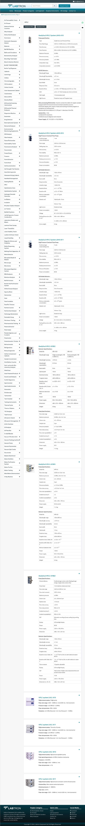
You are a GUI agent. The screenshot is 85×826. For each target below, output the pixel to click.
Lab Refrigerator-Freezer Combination (11, 216)
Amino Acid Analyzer (10, 35)
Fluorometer (8, 150)
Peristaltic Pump (9, 317)
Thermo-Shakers (9, 408)
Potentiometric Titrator (11, 341)
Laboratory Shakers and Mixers (11, 221)
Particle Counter (9, 308)
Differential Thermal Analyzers (10, 109)
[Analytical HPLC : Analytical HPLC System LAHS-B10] (30, 137)
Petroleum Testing (9, 320)
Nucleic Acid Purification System (11, 284)
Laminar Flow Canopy (10, 225)
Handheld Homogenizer (11, 178)
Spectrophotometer (10, 386)
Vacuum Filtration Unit (10, 437)
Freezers (6, 156)
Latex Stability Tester (10, 232)
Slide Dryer (7, 370)
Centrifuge (7, 75)
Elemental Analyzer (9, 126)
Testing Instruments (10, 402)
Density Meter (8, 100)
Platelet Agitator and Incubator (10, 334)
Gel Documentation (10, 166)
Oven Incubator (8, 301)
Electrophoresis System (11, 123)
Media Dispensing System (9, 247)
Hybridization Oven (9, 188)
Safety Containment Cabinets (10, 355)
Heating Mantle (8, 182)
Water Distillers (8, 459)
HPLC (5, 185)
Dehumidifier (8, 97)
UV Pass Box (7, 430)
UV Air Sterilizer (8, 424)
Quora (73, 818)
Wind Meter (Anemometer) (12, 473)
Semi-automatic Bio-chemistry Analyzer (10, 366)
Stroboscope (8, 392)
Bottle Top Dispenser (10, 68)
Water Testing (8, 470)
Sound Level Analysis (10, 377)
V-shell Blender (8, 434)
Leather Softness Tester (11, 235)
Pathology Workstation (11, 314)
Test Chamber (8, 399)
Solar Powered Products (11, 373)
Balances (6, 46)
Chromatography (9, 81)
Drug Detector (8, 120)
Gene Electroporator (10, 172)
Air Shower (7, 23)
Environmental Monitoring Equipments (11, 130)
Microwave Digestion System (10, 270)
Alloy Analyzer (8, 32)
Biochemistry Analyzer (10, 56)
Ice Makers (7, 199)
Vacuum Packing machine (11, 440)
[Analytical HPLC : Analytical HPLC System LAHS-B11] (30, 243)
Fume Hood (7, 163)
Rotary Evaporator (9, 351)
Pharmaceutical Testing (11, 323)
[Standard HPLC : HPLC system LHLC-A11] (30, 728)
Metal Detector (8, 254)
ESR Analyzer (8, 134)
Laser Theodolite (9, 228)
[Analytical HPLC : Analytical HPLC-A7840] (30, 580)
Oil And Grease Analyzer (11, 289)
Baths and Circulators (10, 52)
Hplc (18, 15)
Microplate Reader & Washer (10, 259)
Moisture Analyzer (9, 277)
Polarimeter (7, 338)
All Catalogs (64, 11)
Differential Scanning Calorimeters (10, 104)
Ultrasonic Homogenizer (11, 421)
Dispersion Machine (10, 113)
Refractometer (8, 344)
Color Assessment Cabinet (12, 90)
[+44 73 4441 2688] (82, 23)
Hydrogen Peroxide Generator (9, 195)
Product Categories (28, 11)
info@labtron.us (79, 1)
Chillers (6, 78)
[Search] (55, 5)
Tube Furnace (8, 415)
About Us (52, 818)
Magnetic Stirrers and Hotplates (10, 242)
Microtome (7, 266)
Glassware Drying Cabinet (11, 175)
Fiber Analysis (8, 137)
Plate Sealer (7, 330)
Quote (64, 6)
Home (11, 11)
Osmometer (7, 295)
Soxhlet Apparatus (9, 380)
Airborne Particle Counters (9, 27)
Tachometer (7, 396)
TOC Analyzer (8, 411)
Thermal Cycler (8, 405)
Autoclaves (7, 38)
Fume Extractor (8, 159)
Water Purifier (8, 467)
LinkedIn (73, 816)
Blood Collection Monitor (11, 62)
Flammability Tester (10, 144)
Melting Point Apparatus (11, 251)
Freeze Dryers (8, 153)
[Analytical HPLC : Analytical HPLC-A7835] (30, 468)
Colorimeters (8, 94)
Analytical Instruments (52, 11)
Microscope (18, 11)
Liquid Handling (8, 238)
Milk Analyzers (8, 274)
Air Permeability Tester (11, 20)
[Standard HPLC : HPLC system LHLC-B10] (30, 756)
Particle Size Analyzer (10, 311)
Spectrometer (8, 383)
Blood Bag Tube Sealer (10, 59)
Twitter (73, 813)
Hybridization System (10, 191)
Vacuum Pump (8, 443)
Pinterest (74, 814)
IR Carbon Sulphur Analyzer (12, 206)
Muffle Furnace (8, 280)
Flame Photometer (9, 140)
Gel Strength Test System (11, 169)
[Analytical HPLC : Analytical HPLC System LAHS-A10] (30, 39)
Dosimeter (7, 116)
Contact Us (72, 11)
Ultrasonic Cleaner (9, 418)
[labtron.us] (16, 6)
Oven (5, 298)
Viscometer (7, 453)
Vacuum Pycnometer (10, 446)
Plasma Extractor (9, 327)
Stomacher (7, 389)
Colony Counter (8, 87)
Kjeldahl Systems (9, 212)
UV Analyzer (7, 427)
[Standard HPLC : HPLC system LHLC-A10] (30, 701)
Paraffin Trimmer (9, 305)
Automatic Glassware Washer (10, 42)
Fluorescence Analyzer (10, 147)
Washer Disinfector (10, 456)
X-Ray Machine (8, 477)
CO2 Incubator (8, 84)
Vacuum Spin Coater (10, 449)
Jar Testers (7, 209)
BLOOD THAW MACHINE (11, 65)
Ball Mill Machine (9, 49)
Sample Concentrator (10, 359)
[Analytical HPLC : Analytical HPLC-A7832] (30, 350)
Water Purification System (9, 463)
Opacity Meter (8, 292)
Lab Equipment (40, 11)
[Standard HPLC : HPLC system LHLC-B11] (30, 783)
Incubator (7, 202)
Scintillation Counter (10, 362)
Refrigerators (8, 348)
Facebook (74, 811)
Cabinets (6, 71)
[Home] (1, 15)
